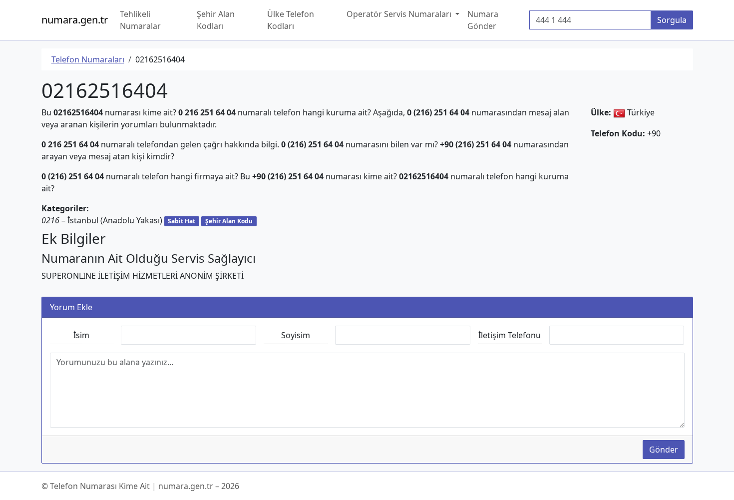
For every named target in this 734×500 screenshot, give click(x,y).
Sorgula (672, 19)
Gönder (663, 449)
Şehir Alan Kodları (216, 19)
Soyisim (295, 335)
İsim (81, 335)
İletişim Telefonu (509, 335)
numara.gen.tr (74, 19)
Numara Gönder (482, 19)
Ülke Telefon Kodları (290, 19)
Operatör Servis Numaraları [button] (400, 13)
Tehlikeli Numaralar (140, 19)
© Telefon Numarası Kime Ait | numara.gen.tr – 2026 (140, 486)
